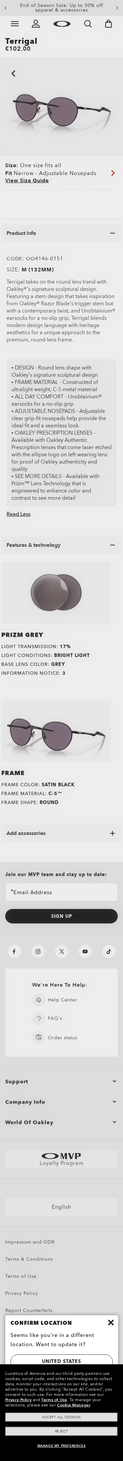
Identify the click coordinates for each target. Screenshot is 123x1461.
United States (61, 1361)
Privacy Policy (18, 1399)
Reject (61, 1431)
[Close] (111, 1322)
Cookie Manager (73, 1405)
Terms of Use (54, 1399)
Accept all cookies (61, 1417)
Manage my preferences (61, 1446)
